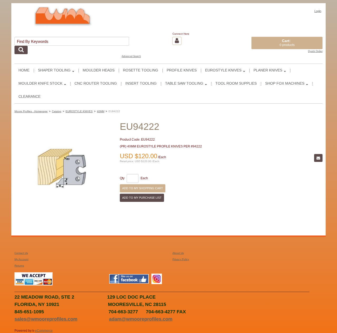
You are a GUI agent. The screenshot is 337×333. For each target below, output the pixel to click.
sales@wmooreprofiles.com (45, 319)
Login (317, 11)
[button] (287, 43)
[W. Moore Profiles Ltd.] (63, 18)
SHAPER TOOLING (54, 70)
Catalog (56, 111)
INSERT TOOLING (141, 83)
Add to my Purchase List (142, 197)
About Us (178, 253)
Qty (122, 178)
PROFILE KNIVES (182, 70)
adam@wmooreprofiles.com (140, 319)
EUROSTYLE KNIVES (223, 70)
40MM (100, 111)
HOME (23, 70)
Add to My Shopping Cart (142, 188)
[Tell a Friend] (318, 158)
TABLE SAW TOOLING (184, 83)
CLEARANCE (29, 97)
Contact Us (21, 253)
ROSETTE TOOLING (140, 70)
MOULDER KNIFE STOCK (40, 83)
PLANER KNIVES (268, 70)
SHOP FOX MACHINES (284, 83)
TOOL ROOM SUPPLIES (236, 83)
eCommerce (44, 330)
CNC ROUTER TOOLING (96, 83)
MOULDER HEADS (99, 70)
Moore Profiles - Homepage (31, 111)
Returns (19, 265)
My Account (21, 259)
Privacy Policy (180, 259)
